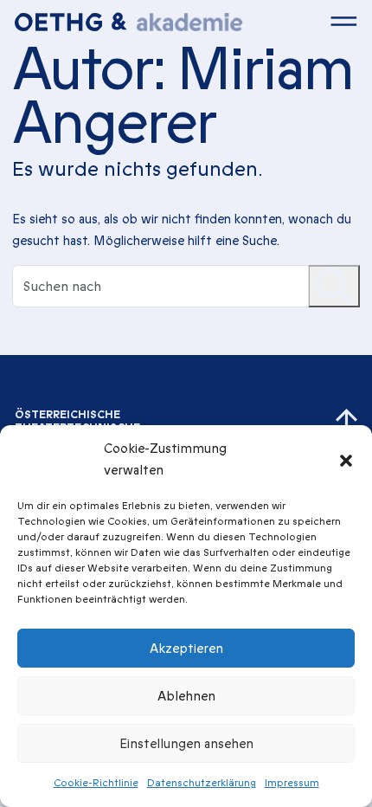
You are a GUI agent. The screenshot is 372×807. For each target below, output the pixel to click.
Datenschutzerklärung (201, 783)
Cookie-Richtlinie (96, 783)
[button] (346, 459)
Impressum (292, 783)
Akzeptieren (186, 648)
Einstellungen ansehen (186, 743)
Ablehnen (186, 696)
